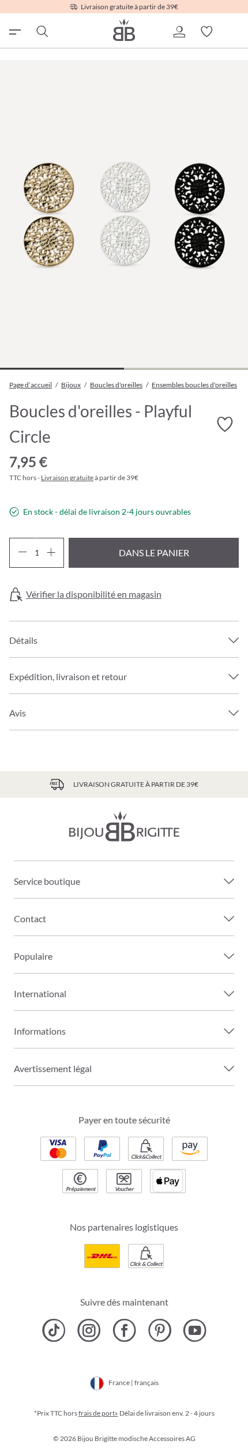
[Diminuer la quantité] (22, 553)
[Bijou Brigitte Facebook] (124, 1330)
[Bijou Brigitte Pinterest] (159, 1330)
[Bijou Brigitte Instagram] (89, 1330)
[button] (179, 32)
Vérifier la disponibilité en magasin (93, 594)
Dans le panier (154, 552)
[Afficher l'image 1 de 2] (62, 368)
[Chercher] (41, 32)
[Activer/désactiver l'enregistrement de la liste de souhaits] (225, 424)
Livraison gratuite (67, 477)
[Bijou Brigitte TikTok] (54, 1330)
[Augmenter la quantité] (51, 553)
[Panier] (234, 32)
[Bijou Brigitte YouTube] (195, 1330)
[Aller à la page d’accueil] (124, 30)
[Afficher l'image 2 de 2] (186, 368)
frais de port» (98, 1413)
